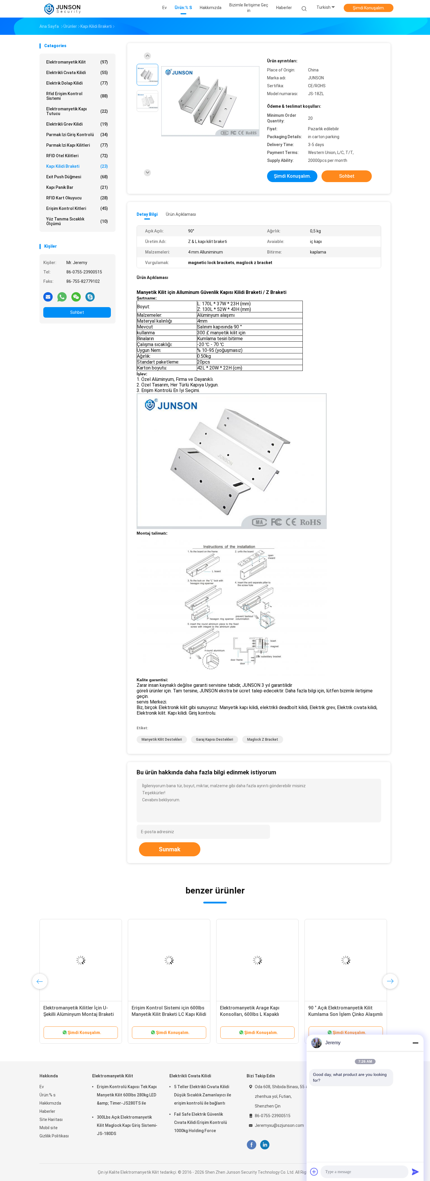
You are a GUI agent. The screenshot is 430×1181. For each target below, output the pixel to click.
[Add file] (314, 1171)
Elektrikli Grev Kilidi (77, 124)
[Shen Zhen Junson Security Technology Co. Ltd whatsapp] (62, 296)
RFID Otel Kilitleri (77, 155)
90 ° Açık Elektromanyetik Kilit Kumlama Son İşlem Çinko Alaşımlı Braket (345, 1014)
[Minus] (415, 1042)
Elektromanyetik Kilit (77, 62)
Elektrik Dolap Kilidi (77, 83)
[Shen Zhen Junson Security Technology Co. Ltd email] (48, 296)
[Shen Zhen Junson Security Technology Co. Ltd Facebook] (251, 1145)
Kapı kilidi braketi (77, 166)
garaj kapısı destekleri (214, 739)
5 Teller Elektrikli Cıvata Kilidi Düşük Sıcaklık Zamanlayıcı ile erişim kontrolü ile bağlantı (202, 1094)
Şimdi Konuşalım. (369, 8)
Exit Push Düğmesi (77, 176)
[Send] (415, 1171)
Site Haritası (51, 1119)
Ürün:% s (47, 1095)
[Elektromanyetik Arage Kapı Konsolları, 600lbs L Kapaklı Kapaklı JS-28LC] (257, 960)
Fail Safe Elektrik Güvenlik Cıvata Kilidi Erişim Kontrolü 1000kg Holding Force (200, 1122)
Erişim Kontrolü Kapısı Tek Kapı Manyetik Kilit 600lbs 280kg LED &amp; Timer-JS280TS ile (127, 1094)
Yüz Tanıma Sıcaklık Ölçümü (77, 221)
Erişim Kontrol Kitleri (77, 208)
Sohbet (77, 312)
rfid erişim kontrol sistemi (77, 96)
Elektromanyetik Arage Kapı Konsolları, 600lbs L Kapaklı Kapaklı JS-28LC (249, 1014)
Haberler (47, 1111)
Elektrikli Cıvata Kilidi (77, 72)
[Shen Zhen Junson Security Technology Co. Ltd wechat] (76, 296)
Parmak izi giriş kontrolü (77, 134)
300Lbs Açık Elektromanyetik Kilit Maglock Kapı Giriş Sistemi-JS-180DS (127, 1125)
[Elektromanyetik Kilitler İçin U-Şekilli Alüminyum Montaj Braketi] (81, 960)
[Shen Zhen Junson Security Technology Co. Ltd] (62, 9)
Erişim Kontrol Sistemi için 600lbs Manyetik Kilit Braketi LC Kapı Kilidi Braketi (169, 1014)
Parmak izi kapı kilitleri (77, 145)
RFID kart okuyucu (77, 198)
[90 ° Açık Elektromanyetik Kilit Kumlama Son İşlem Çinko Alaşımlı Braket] (346, 960)
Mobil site (48, 1127)
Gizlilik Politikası (54, 1136)
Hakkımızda (50, 1103)
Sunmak (169, 849)
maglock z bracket (262, 739)
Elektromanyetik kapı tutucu (77, 111)
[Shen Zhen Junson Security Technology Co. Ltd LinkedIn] (265, 1145)
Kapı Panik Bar (77, 187)
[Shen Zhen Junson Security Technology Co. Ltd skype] (90, 296)
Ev (41, 1086)
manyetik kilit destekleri (162, 739)
